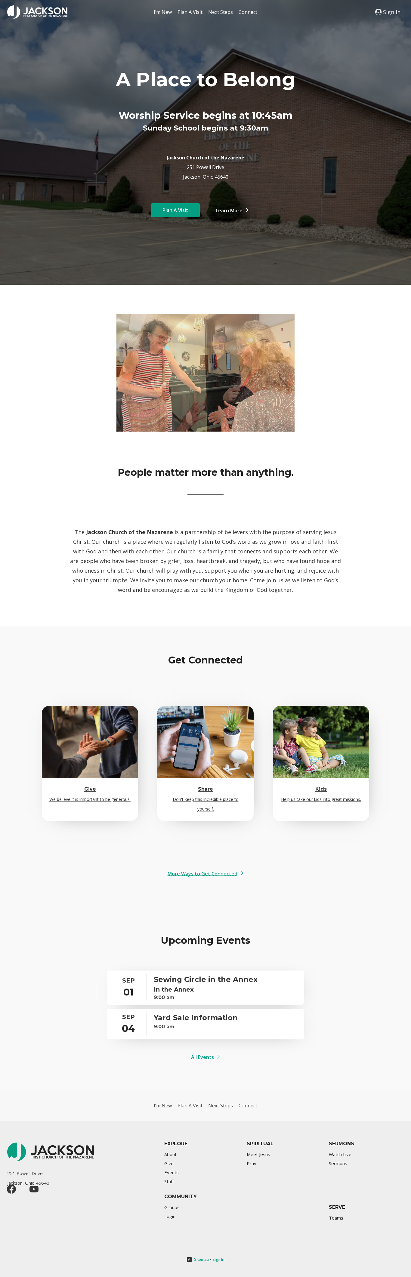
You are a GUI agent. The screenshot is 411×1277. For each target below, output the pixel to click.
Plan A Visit (190, 12)
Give (169, 1163)
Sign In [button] (218, 1259)
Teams (336, 1218)
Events (171, 1172)
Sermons (338, 1163)
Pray (251, 1163)
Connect (248, 12)
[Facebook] (11, 1189)
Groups (172, 1207)
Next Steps (220, 12)
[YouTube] (34, 1189)
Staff (169, 1181)
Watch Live (340, 1154)
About (170, 1154)
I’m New (163, 12)
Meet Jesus (258, 1154)
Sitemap (201, 1259)
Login (169, 1216)
